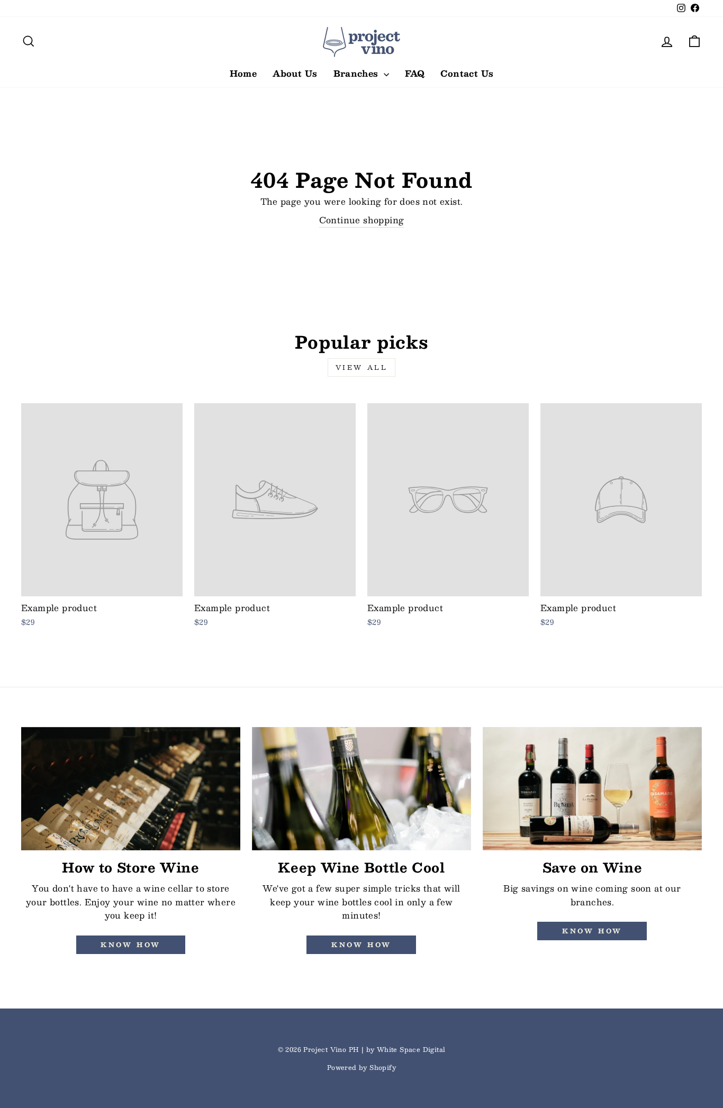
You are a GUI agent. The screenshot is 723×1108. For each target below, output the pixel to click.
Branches (357, 73)
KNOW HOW (361, 944)
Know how (131, 944)
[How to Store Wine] (130, 788)
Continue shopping (361, 220)
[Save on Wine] (592, 788)
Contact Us (466, 73)
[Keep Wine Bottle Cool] (361, 788)
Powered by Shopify (361, 1067)
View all (362, 367)
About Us (295, 73)
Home (243, 73)
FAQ (414, 73)
